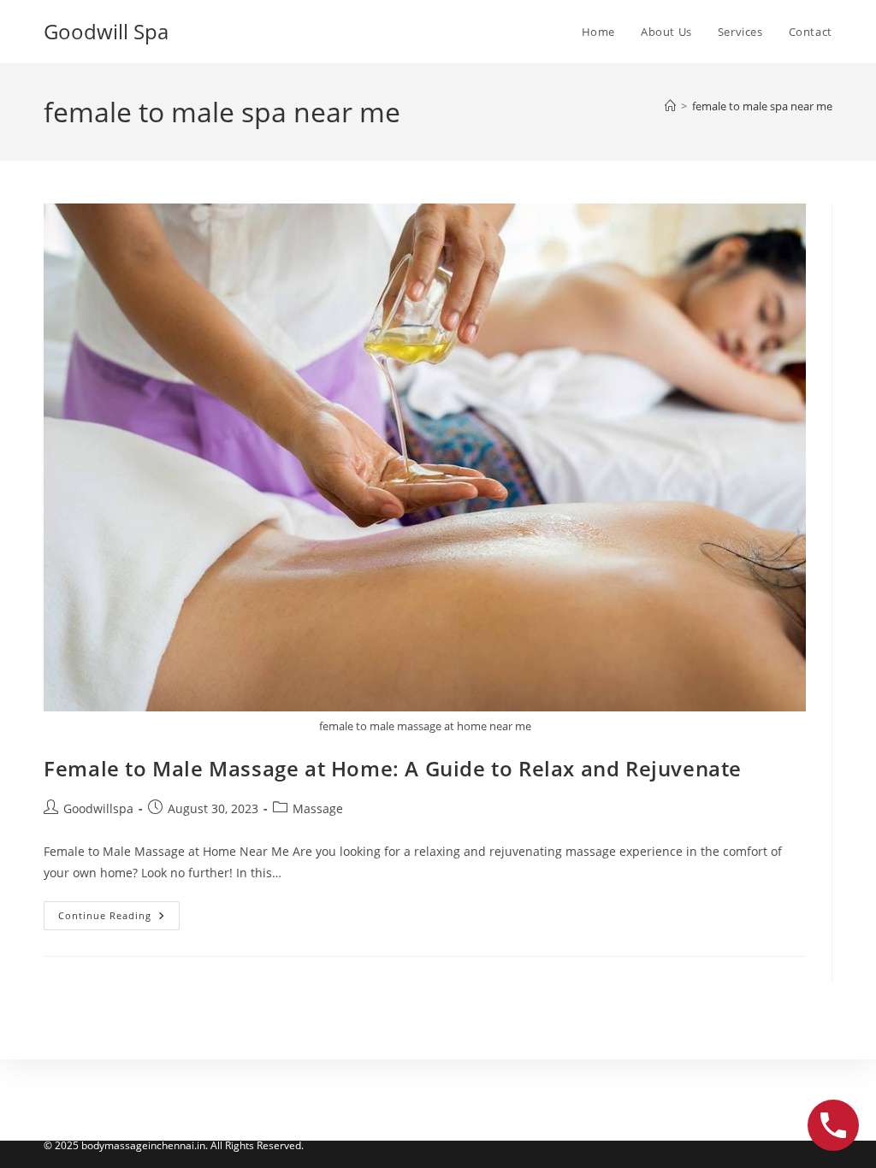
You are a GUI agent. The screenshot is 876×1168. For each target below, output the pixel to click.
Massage (318, 808)
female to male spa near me (762, 106)
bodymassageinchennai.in (143, 1145)
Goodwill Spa (106, 31)
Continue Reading (119, 918)
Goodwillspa (98, 808)
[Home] (670, 106)
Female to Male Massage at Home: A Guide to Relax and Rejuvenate (393, 768)
